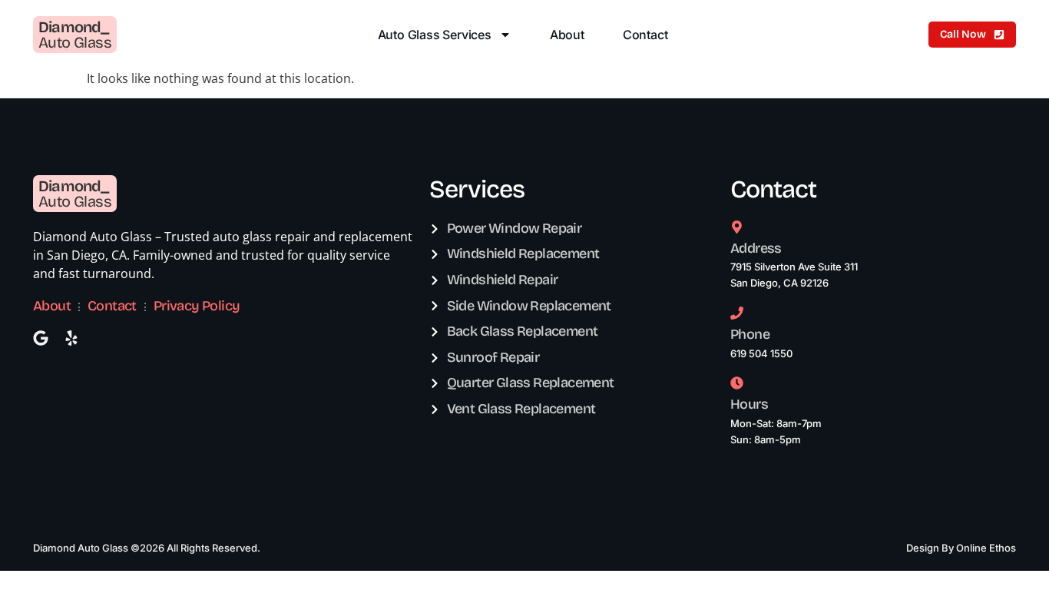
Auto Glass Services (434, 34)
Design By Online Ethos (961, 548)
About (567, 34)
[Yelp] (71, 338)
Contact (645, 34)
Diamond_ (73, 27)
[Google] (40, 338)
